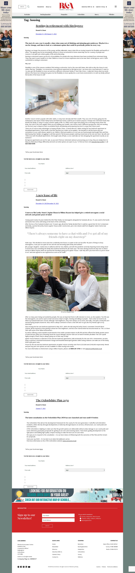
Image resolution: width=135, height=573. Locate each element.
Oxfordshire (81, 14)
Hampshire (64, 14)
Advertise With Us (87, 7)
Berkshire (27, 14)
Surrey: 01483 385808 (112, 546)
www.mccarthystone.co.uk (93, 349)
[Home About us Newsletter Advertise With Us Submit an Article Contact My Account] (116, 7)
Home (54, 544)
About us (48, 7)
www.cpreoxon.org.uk (69, 441)
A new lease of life (46, 195)
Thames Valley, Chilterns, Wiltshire (35, 183)
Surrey (97, 14)
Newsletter (40, 7)
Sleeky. (77, 566)
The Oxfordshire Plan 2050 (52, 400)
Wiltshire (111, 14)
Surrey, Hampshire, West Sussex (35, 180)
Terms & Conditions (112, 567)
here (41, 449)
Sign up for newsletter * (30, 164)
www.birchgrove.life (97, 142)
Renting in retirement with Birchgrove (59, 26)
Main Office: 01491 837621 (110, 544)
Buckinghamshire (45, 14)
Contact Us (55, 557)
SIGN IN (22, 6)
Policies (104, 567)
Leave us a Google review (25, 556)
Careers (98, 567)
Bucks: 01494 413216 (112, 549)
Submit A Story (100, 7)
